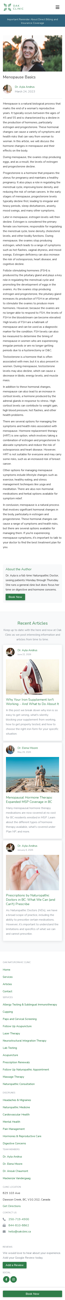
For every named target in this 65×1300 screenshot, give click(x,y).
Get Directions (12, 1206)
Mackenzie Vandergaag (17, 1178)
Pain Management (14, 1129)
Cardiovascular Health (16, 1114)
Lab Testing (10, 1048)
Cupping (8, 1012)
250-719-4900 (18, 1219)
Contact (7, 991)
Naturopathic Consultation (19, 1084)
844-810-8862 (18, 1225)
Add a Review (15, 1265)
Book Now (15, 597)
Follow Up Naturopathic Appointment (26, 1069)
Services (8, 977)
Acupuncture (10, 1055)
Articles (7, 984)
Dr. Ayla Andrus (25, 87)
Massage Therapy (13, 1077)
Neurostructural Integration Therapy (24, 1040)
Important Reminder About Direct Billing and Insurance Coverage (32, 21)
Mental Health (11, 1122)
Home (6, 970)
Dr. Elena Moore (12, 1164)
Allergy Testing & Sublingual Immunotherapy (30, 1004)
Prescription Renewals (16, 1062)
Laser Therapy (11, 1033)
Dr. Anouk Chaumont (15, 1171)
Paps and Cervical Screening (20, 1019)
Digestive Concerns (14, 1143)
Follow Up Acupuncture (17, 1026)
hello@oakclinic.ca (19, 1232)
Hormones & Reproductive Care (22, 1136)
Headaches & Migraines (17, 1100)
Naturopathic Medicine (16, 1107)
